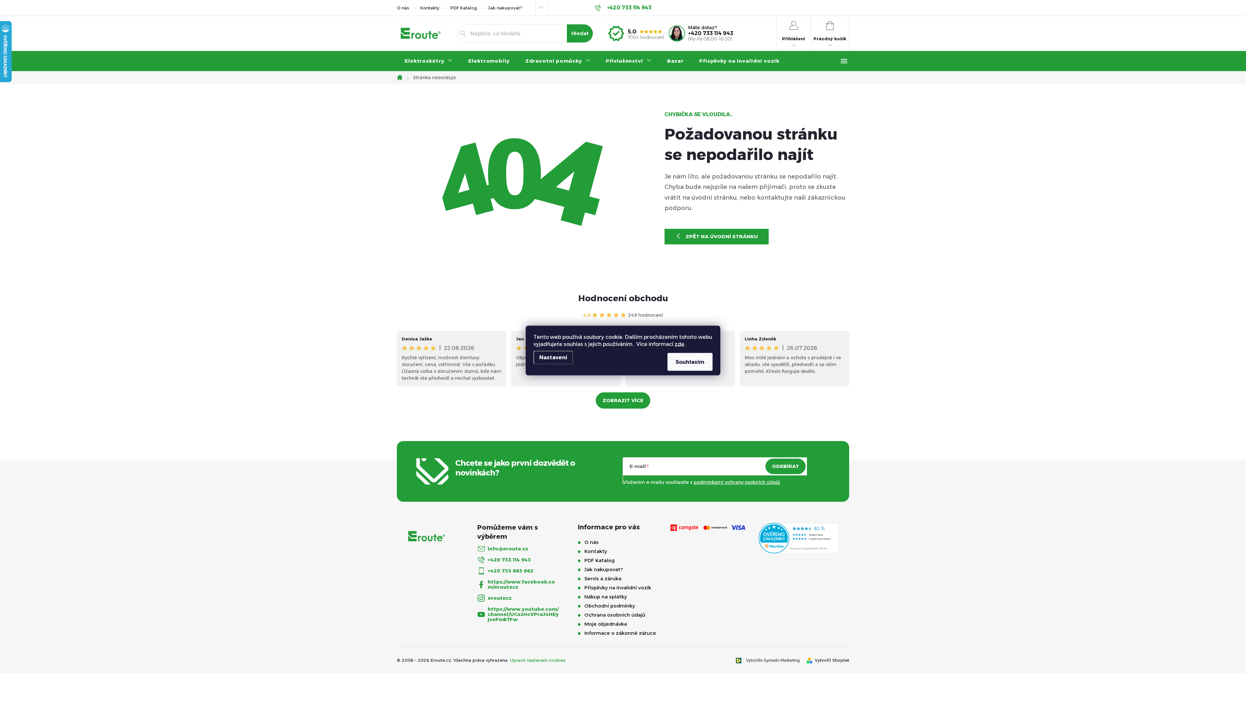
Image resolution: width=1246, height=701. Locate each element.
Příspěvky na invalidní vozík (617, 587)
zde (679, 344)
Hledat (580, 33)
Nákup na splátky (605, 597)
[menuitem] (428, 61)
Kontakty (429, 7)
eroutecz (500, 598)
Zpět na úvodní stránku (722, 236)
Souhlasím (690, 362)
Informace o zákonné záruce (620, 633)
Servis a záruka (602, 578)
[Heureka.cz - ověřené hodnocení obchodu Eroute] (799, 538)
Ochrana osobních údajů (614, 615)
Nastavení (553, 357)
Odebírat (785, 466)
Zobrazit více (623, 400)
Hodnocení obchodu (623, 298)
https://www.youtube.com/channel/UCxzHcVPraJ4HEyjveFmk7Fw (523, 614)
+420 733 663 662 (510, 571)
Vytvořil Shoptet (832, 660)
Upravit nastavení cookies (538, 660)
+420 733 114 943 (710, 33)
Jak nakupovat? (505, 7)
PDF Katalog (463, 7)
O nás (403, 7)
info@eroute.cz (508, 549)
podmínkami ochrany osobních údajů (737, 482)
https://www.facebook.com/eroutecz (521, 584)
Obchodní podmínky (609, 606)
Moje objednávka (605, 624)
